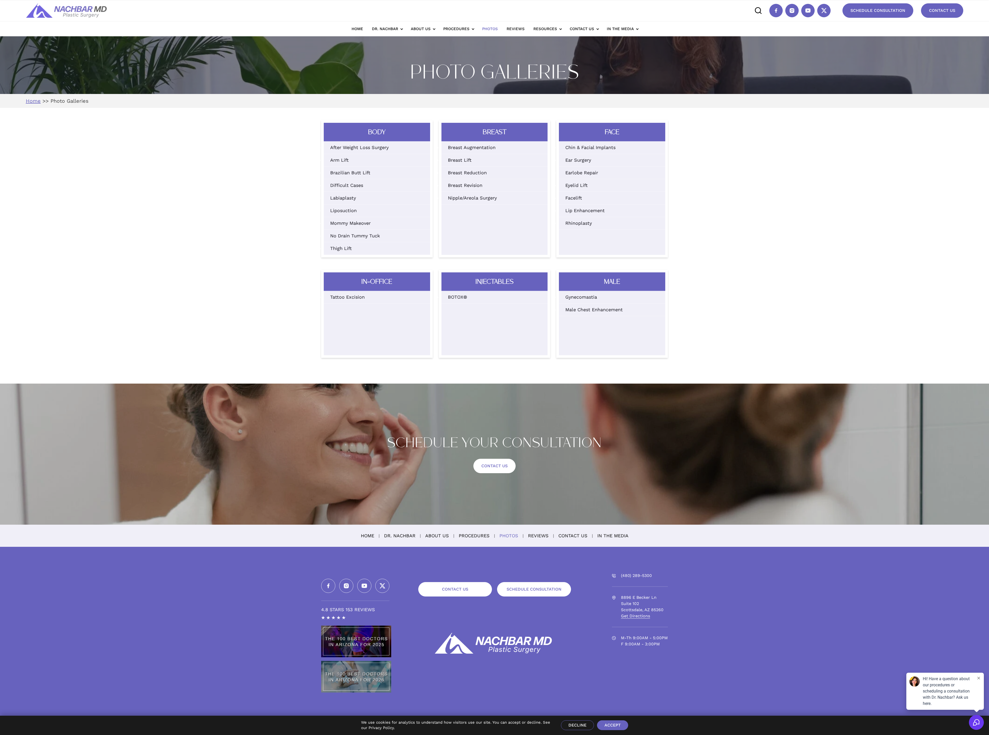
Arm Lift (339, 160)
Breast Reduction (467, 172)
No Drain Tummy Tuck (355, 235)
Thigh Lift (341, 248)
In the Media (620, 29)
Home (357, 29)
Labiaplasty (343, 198)
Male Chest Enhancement (594, 309)
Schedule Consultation (877, 10)
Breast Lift (460, 160)
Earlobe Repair (581, 172)
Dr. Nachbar (385, 29)
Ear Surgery (578, 160)
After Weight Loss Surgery (359, 147)
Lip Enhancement (585, 210)
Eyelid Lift (576, 185)
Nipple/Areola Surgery (472, 198)
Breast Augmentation (472, 147)
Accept (612, 725)
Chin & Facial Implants (590, 147)
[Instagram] (792, 10)
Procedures (456, 29)
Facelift (573, 198)
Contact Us (942, 10)
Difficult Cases (346, 185)
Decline (577, 725)
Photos (490, 29)
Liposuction (343, 210)
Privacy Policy (381, 727)
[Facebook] (776, 10)
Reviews (516, 29)
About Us (421, 29)
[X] (824, 10)
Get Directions (635, 615)
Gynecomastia (581, 297)
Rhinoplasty (578, 223)
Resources (545, 29)
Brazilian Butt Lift (350, 172)
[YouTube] (808, 10)
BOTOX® (457, 297)
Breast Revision (465, 185)
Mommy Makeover (350, 223)
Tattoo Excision (347, 297)
